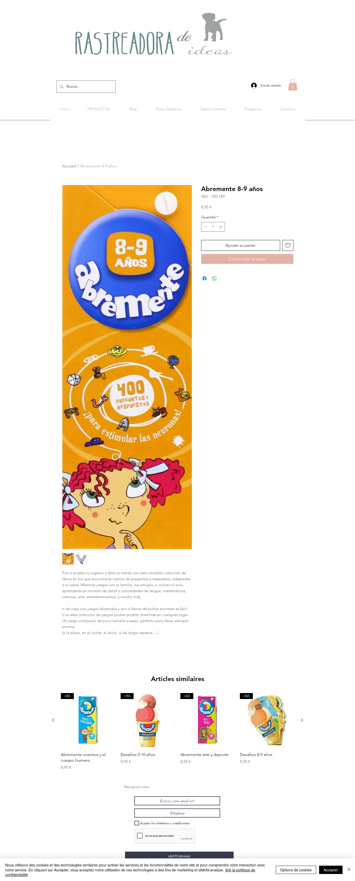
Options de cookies (296, 869)
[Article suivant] (302, 720)
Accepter (331, 869)
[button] (293, 84)
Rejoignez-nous (136, 786)
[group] (177, 732)
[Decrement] (205, 226)
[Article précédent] (53, 720)
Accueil (69, 166)
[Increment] (221, 226)
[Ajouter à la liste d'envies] (287, 245)
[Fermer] (349, 870)
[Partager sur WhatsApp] (214, 278)
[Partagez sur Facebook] (204, 278)
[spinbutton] (213, 226)
